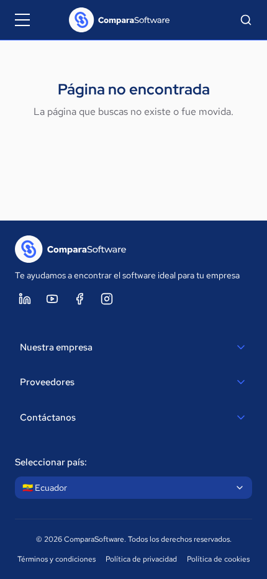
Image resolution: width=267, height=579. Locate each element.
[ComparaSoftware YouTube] (52, 299)
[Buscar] (246, 20)
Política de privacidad (141, 559)
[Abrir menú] (22, 20)
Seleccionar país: (51, 462)
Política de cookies (218, 559)
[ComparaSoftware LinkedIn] (25, 299)
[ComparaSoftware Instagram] (107, 299)
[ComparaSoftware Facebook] (79, 299)
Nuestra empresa (56, 347)
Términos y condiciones (56, 559)
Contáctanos (48, 417)
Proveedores (47, 382)
